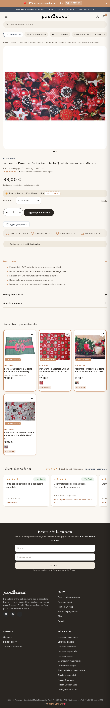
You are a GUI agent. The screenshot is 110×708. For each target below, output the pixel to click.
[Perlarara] (55, 16)
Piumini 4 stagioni (66, 680)
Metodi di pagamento (68, 611)
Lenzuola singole (66, 642)
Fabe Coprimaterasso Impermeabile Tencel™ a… (74, 500)
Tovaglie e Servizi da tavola (89, 34)
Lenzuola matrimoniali (68, 637)
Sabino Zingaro (55, 704)
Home (5, 42)
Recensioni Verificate (96, 469)
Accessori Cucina (36, 34)
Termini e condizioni (12, 646)
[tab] (54, 151)
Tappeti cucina (60, 34)
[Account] (97, 17)
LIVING (14, 42)
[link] (41, 383)
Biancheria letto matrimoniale (71, 670)
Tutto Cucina (13, 34)
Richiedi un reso (65, 607)
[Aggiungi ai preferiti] (32, 334)
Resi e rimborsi (65, 602)
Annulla (104, 201)
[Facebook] (12, 614)
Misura (7, 200)
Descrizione (9, 261)
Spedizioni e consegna (69, 597)
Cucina (23, 42)
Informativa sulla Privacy (65, 570)
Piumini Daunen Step (67, 684)
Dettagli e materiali (13, 294)
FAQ (60, 616)
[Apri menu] (6, 17)
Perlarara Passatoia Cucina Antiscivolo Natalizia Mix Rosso (72, 42)
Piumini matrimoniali (67, 675)
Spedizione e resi (12, 303)
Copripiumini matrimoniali (69, 661)
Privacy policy (10, 642)
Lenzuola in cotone (67, 646)
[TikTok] (19, 614)
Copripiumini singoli (67, 665)
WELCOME (71, 3)
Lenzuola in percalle (67, 651)
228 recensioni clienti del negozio (38, 171)
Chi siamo (7, 637)
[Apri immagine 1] (55, 97)
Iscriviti (55, 565)
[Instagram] (5, 614)
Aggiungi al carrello (39, 212)
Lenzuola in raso (65, 656)
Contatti (61, 621)
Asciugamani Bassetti (67, 689)
